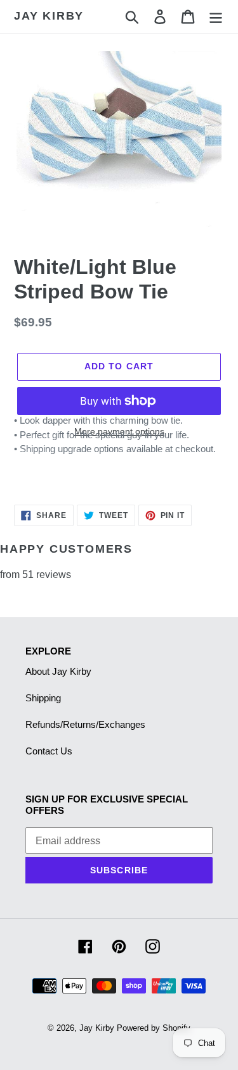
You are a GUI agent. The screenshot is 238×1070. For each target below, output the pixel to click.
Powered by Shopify (153, 1028)
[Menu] (216, 16)
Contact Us (48, 751)
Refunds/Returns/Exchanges (85, 724)
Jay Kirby (49, 15)
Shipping (43, 697)
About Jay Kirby (58, 671)
